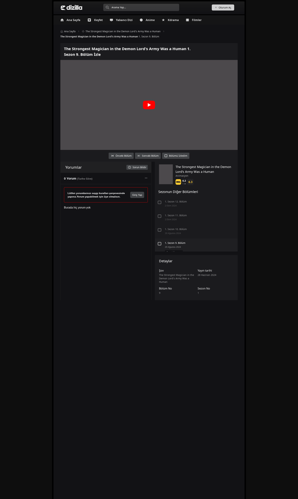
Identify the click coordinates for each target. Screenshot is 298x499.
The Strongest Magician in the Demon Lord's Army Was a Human (123, 31)
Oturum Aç (225, 7)
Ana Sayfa (70, 31)
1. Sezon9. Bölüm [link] (109, 36)
